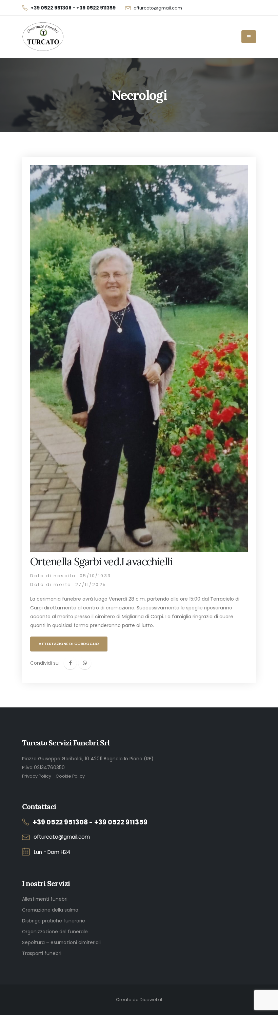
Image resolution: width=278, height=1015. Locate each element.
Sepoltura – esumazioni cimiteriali (61, 942)
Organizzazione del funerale (55, 931)
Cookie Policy (70, 776)
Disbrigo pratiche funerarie (53, 920)
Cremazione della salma (50, 909)
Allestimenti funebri (44, 899)
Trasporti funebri (41, 953)
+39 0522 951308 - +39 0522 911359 (90, 822)
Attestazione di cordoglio (69, 643)
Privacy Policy (36, 776)
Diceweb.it (151, 999)
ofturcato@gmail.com (158, 8)
